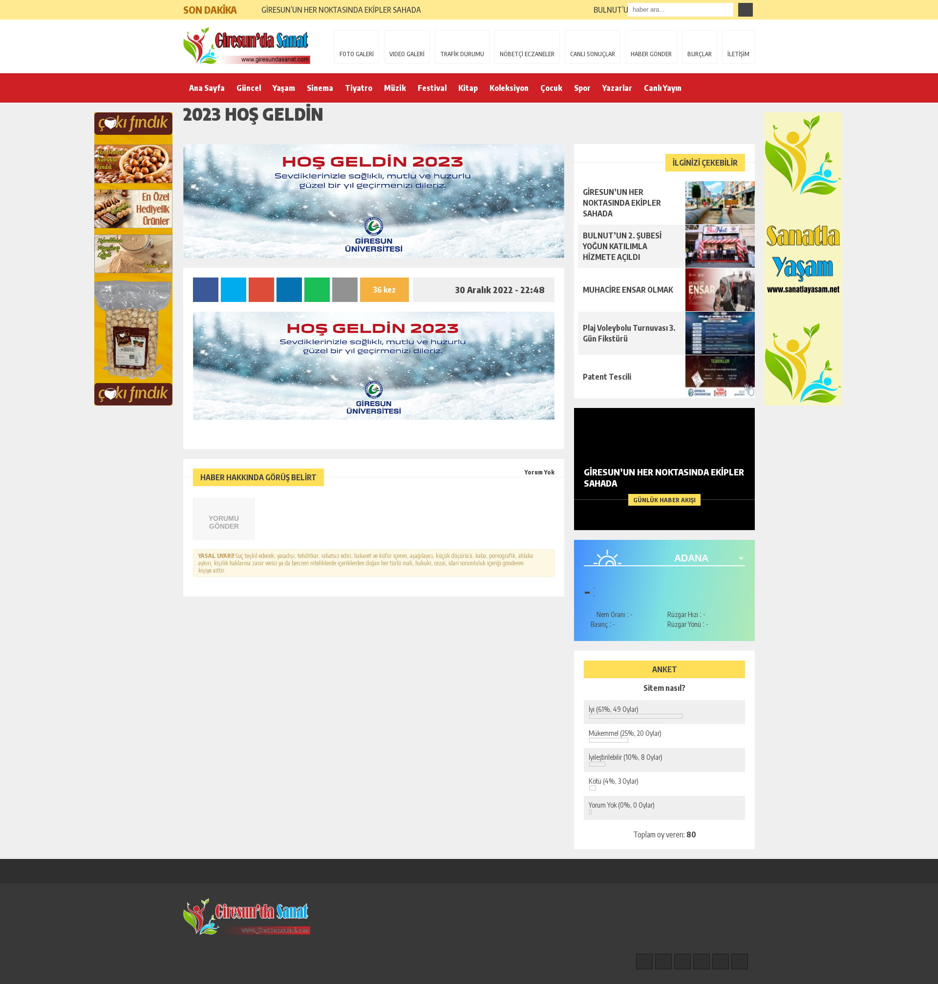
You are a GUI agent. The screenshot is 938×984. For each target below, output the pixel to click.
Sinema (320, 88)
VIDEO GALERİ (407, 54)
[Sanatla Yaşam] (803, 259)
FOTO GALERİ (357, 54)
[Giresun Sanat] (246, 45)
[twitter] (682, 961)
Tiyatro (358, 88)
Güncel (248, 88)
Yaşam (284, 88)
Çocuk (551, 88)
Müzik (395, 88)
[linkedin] (720, 961)
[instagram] (663, 961)
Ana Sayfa (207, 88)
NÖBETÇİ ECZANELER (527, 54)
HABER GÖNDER (651, 54)
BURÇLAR (699, 54)
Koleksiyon (509, 88)
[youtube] (739, 961)
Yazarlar (617, 88)
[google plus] (701, 961)
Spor (582, 88)
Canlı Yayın (663, 88)
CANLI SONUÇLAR (592, 54)
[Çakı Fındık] (133, 259)
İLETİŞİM (738, 54)
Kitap (468, 88)
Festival (432, 88)
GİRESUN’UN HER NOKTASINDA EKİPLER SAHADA (341, 10)
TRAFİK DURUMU (462, 54)
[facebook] (644, 961)
